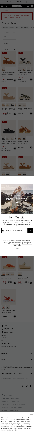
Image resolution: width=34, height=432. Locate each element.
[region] (17, 422)
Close (31, 414)
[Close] (32, 178)
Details (17, 248)
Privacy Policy (16, 243)
